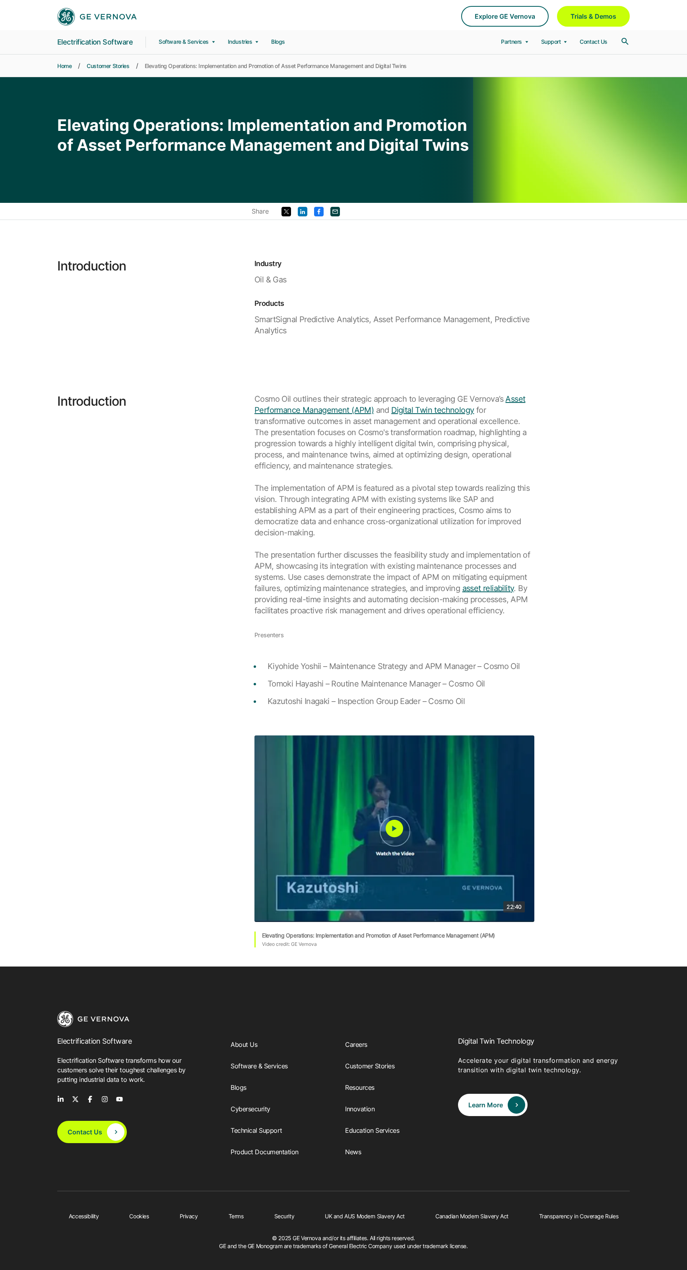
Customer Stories (108, 65)
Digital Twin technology (432, 410)
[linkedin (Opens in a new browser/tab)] (60, 1099)
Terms (236, 1216)
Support (552, 41)
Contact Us (593, 41)
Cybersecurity (250, 1109)
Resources (360, 1087)
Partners (512, 41)
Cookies (139, 1216)
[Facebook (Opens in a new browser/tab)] (319, 211)
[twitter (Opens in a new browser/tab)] (75, 1099)
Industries (241, 41)
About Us (244, 1044)
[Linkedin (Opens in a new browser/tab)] (302, 211)
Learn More (485, 1105)
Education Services (372, 1130)
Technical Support (256, 1130)
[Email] (335, 211)
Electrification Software (95, 42)
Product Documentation (265, 1152)
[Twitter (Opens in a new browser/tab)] (286, 211)
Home (64, 65)
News (353, 1152)
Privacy (189, 1216)
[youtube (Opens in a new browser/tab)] (119, 1099)
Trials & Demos (593, 16)
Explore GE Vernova (505, 16)
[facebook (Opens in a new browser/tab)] (90, 1099)
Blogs (278, 41)
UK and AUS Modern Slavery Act (365, 1216)
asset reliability (488, 588)
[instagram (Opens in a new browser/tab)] (104, 1099)
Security (284, 1216)
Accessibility (84, 1216)
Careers (356, 1044)
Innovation (360, 1109)
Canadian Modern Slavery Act (471, 1216)
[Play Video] (394, 828)
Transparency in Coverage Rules (578, 1216)
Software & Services (184, 41)
